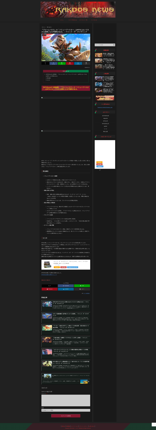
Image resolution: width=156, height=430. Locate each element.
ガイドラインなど (74, 426)
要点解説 (49, 78)
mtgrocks (44, 280)
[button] (86, 63)
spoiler (49, 280)
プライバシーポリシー (83, 426)
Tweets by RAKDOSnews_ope (105, 107)
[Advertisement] (105, 33)
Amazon (57, 267)
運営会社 (63, 426)
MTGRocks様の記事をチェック (49, 274)
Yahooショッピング (72, 267)
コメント (44, 393)
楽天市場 (63, 267)
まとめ (48, 80)
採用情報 (68, 426)
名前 (42, 408)
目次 (64, 71)
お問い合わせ (91, 426)
